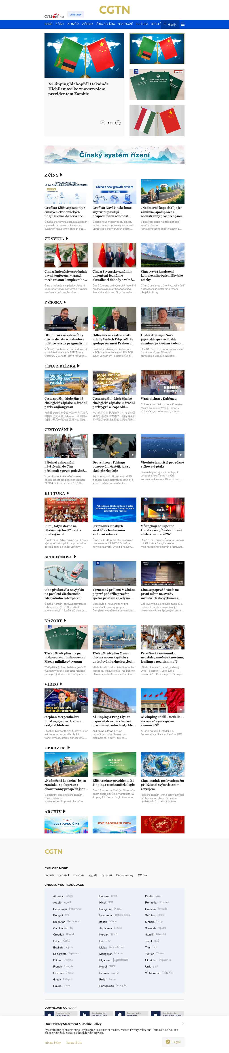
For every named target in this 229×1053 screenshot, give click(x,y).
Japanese (110, 928)
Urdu (151, 966)
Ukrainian (158, 960)
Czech (61, 941)
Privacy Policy (53, 1042)
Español (63, 875)
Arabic (62, 902)
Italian (108, 921)
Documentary (125, 875)
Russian (156, 909)
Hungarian (110, 909)
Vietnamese (159, 973)
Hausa (61, 985)
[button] (118, 122)
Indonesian (114, 915)
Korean (108, 934)
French (63, 966)
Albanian (62, 896)
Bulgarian (66, 921)
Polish (107, 979)
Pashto (153, 896)
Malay (112, 947)
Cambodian (63, 928)
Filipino (62, 960)
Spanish (155, 928)
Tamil (152, 941)
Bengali (61, 915)
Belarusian (67, 909)
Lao (105, 941)
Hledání (172, 24)
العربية (93, 875)
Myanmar (113, 960)
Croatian (64, 934)
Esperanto (66, 953)
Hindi (106, 902)
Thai (151, 947)
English (49, 875)
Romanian (157, 902)
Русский (107, 875)
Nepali (107, 966)
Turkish (154, 953)
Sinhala (154, 921)
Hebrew (108, 896)
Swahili (155, 934)
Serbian (155, 915)
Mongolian (111, 953)
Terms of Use (74, 1042)
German (63, 973)
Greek (63, 979)
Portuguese (112, 985)
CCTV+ (142, 875)
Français (78, 875)
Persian (109, 973)
